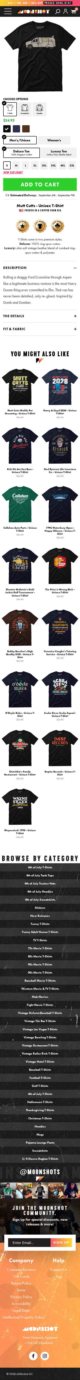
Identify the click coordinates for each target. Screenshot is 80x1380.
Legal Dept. (21, 1310)
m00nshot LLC (24, 1374)
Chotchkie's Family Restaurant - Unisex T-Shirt (20, 775)
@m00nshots (40, 1172)
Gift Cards (21, 1276)
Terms (21, 1290)
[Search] (57, 11)
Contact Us (58, 1269)
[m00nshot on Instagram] (8, 1190)
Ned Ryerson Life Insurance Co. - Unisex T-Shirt (60, 472)
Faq (59, 1276)
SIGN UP (61, 1242)
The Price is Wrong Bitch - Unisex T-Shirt (60, 593)
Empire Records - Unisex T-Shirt (60, 775)
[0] (73, 11)
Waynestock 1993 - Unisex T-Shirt (20, 834)
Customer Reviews (21, 1269)
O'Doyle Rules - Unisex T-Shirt (20, 716)
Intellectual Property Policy (23, 1317)
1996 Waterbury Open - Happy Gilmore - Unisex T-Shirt (60, 533)
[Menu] (8, 11)
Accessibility (21, 1303)
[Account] (65, 15)
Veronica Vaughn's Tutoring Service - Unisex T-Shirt (60, 655)
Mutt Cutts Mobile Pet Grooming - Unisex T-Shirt (20, 414)
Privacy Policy (21, 1296)
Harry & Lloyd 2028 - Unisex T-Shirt (60, 414)
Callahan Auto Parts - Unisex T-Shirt (20, 531)
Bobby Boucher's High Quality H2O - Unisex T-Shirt (20, 656)
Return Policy (21, 1283)
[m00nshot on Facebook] (33, 1355)
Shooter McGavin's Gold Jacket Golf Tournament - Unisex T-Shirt (20, 594)
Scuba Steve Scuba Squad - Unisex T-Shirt (60, 716)
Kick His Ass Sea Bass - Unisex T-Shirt (20, 472)
